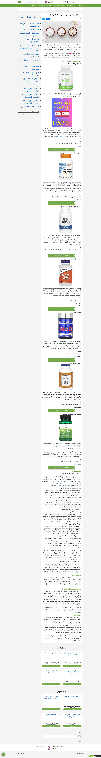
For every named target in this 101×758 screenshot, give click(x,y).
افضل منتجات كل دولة (48, 5)
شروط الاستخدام (39, 746)
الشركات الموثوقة (34, 5)
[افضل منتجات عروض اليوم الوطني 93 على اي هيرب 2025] (72, 716)
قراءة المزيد (72, 665)
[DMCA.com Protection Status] (94, 757)
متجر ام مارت (34, 85)
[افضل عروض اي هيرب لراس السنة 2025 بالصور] (51, 698)
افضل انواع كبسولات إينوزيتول (60, 136)
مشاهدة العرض (72, 709)
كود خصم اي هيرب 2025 (73, 5)
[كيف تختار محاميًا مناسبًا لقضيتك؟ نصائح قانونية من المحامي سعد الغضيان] (51, 673)
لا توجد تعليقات (66, 18)
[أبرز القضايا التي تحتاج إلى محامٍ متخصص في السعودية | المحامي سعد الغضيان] (72, 673)
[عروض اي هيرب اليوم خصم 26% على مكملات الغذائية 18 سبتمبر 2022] (51, 714)
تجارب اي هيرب (65, 5)
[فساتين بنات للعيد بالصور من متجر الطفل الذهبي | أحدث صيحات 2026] (51, 653)
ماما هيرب (80, 5)
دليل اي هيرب (40, 5)
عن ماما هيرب (62, 746)
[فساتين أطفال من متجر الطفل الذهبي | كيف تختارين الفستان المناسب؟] (72, 654)
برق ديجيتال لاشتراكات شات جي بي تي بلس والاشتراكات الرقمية (29, 48)
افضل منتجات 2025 (56, 5)
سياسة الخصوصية (47, 746)
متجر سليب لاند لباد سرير (30, 107)
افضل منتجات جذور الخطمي (63, 485)
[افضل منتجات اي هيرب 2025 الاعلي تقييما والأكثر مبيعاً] (72, 696)
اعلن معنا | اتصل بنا (55, 746)
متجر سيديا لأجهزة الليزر (30, 29)
